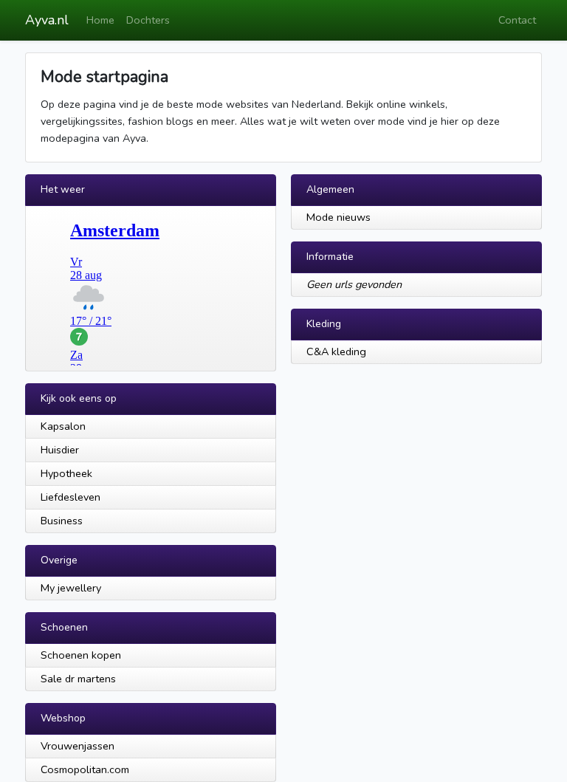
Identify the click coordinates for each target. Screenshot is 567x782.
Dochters (148, 20)
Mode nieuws (338, 217)
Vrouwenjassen (77, 745)
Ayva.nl (47, 20)
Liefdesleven (70, 497)
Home (100, 20)
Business (62, 520)
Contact (517, 20)
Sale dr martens (78, 678)
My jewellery (71, 587)
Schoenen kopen (81, 655)
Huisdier (60, 449)
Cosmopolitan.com (85, 769)
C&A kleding (336, 351)
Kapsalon (63, 426)
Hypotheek (66, 473)
